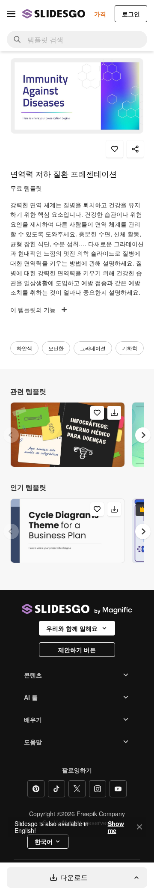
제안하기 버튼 (77, 649)
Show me (116, 827)
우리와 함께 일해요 (72, 628)
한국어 (44, 841)
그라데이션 (93, 348)
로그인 (131, 13)
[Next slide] (143, 435)
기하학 (129, 348)
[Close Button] (139, 827)
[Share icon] (135, 149)
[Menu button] (11, 13)
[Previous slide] (11, 435)
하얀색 (24, 348)
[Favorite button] (114, 149)
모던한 (56, 348)
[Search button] (17, 39)
